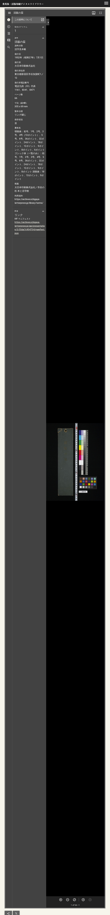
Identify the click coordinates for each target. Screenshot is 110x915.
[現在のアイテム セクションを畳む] (43, 27)
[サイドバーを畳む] (48, 22)
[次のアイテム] (83, 899)
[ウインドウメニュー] (93, 12)
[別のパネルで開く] (42, 19)
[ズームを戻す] (74, 899)
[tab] (8, 19)
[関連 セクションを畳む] (43, 211)
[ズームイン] (60, 899)
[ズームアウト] (67, 899)
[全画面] (100, 12)
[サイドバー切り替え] (9, 12)
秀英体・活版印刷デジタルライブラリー (23, 4)
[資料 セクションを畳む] (43, 38)
